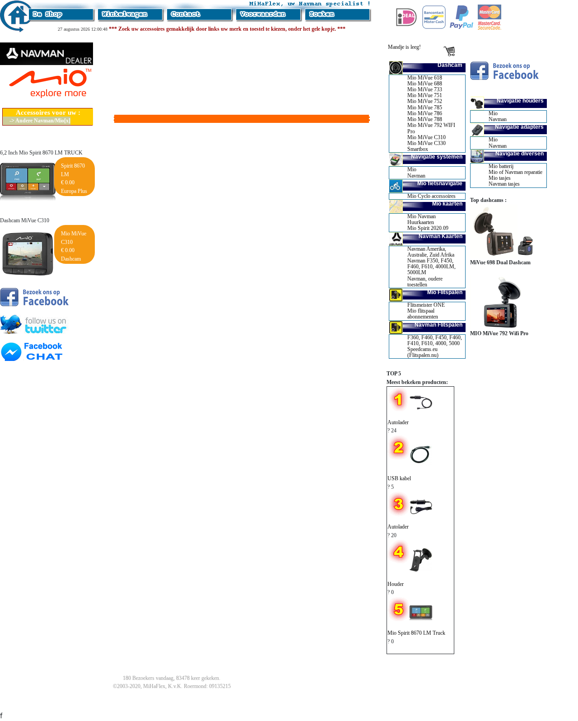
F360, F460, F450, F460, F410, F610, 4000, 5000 (434, 340)
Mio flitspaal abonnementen (422, 314)
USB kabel (399, 478)
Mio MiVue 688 (424, 83)
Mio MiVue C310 (426, 137)
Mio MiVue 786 (424, 113)
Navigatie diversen (519, 153)
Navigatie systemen (436, 157)
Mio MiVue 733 (424, 89)
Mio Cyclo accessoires (431, 196)
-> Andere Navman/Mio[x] (39, 120)
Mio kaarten (447, 204)
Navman (416, 176)
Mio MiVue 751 (424, 95)
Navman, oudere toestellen (425, 282)
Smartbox (417, 149)
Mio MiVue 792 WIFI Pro (431, 128)
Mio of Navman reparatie (515, 172)
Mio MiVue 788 (424, 119)
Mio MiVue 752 (424, 101)
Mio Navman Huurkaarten (421, 219)
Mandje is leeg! (404, 47)
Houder (395, 584)
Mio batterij (501, 166)
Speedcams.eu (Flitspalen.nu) (422, 352)
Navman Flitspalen (438, 325)
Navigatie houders (520, 101)
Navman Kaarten (440, 236)
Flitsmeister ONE (426, 305)
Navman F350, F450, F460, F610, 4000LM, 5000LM (431, 267)
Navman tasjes (504, 184)
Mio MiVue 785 (424, 107)
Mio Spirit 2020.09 (427, 228)
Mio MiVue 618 (424, 78)
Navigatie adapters (519, 127)
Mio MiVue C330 (426, 143)
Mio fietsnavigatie (439, 183)
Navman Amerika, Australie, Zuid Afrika (430, 252)
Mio (411, 169)
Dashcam (450, 65)
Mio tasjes (500, 178)
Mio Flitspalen (444, 292)
